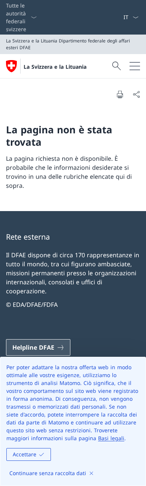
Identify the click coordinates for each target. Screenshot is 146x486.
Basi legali (111, 438)
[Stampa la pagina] (120, 94)
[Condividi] (136, 94)
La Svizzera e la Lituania (55, 66)
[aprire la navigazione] (135, 66)
